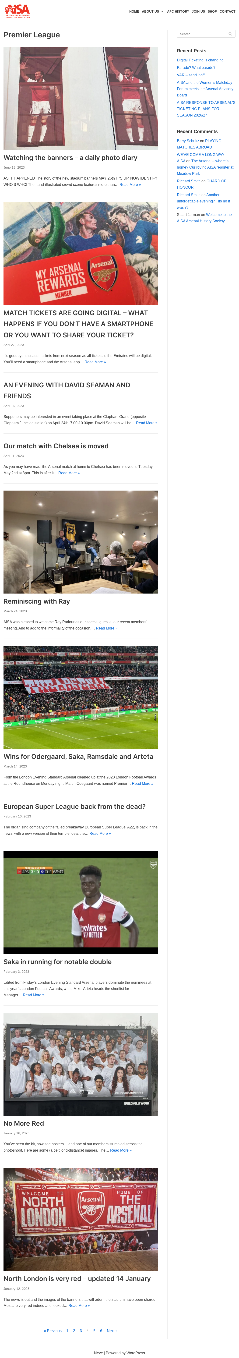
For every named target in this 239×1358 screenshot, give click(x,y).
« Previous (53, 1331)
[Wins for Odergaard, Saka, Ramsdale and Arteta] (81, 697)
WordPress (136, 1353)
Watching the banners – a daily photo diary (70, 158)
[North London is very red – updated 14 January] (81, 1219)
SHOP (212, 11)
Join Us (198, 11)
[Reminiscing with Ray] (81, 542)
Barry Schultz (188, 141)
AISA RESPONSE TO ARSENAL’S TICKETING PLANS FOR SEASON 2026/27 (206, 109)
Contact (227, 11)
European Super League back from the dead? (75, 806)
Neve (98, 1353)
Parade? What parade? (196, 68)
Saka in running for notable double (58, 962)
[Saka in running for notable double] (81, 902)
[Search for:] (206, 34)
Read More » (130, 185)
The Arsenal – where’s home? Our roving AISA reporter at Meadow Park (205, 167)
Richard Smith (188, 181)
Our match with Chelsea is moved (56, 446)
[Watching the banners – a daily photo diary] (81, 98)
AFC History (178, 11)
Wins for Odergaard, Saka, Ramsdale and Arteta (78, 756)
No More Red (24, 1123)
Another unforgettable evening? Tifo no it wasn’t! (203, 201)
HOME (134, 11)
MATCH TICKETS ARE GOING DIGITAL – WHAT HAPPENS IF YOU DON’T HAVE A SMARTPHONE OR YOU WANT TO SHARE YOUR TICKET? (78, 324)
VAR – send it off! (191, 75)
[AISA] (18, 11)
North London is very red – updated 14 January (77, 1279)
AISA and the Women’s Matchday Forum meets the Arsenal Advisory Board (205, 89)
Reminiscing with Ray (37, 601)
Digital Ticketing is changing (200, 60)
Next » (112, 1331)
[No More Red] (81, 1064)
